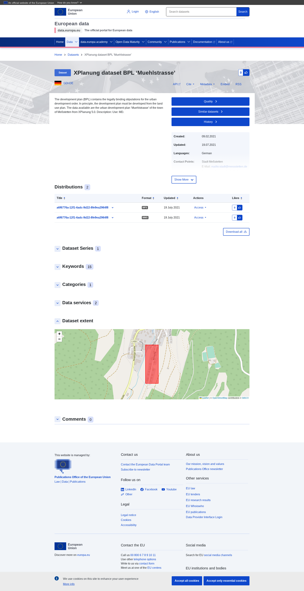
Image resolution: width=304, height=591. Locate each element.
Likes (235, 198)
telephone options (145, 559)
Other (128, 494)
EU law (190, 488)
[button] (70, 2)
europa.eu (83, 554)
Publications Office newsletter (204, 469)
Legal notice (128, 515)
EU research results (198, 500)
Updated (169, 198)
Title (59, 198)
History (208, 121)
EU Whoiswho (195, 506)
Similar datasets (208, 111)
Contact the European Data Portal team (145, 464)
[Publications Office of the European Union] (86, 465)
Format (146, 198)
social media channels (218, 555)
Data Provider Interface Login (204, 516)
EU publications (196, 512)
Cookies (126, 519)
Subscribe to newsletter (135, 469)
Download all (234, 231)
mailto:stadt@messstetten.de (229, 166)
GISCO (245, 397)
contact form (146, 563)
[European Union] (86, 546)
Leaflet (205, 397)
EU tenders (193, 494)
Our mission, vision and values (205, 463)
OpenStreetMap (219, 397)
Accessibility (129, 525)
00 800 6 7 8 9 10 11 (143, 555)
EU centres (154, 567)
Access (198, 207)
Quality (208, 101)
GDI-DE (68, 83)
